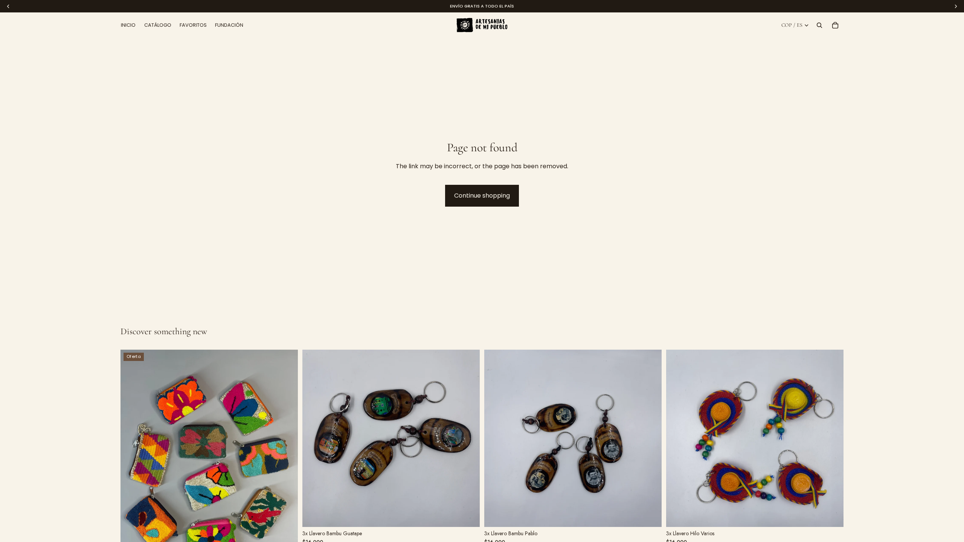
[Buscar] (819, 25)
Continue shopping (482, 195)
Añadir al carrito (384, 514)
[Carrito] (835, 25)
